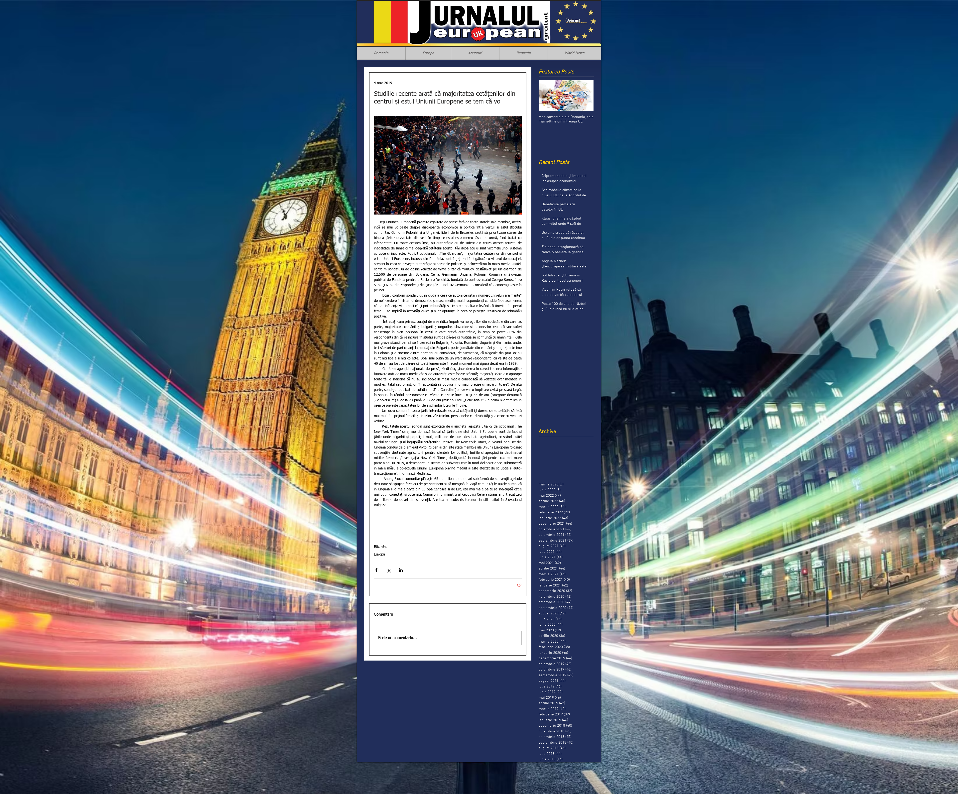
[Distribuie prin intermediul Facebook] (376, 570)
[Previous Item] (546, 95)
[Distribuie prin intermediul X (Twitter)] (388, 570)
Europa (379, 554)
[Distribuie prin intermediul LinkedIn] (400, 570)
